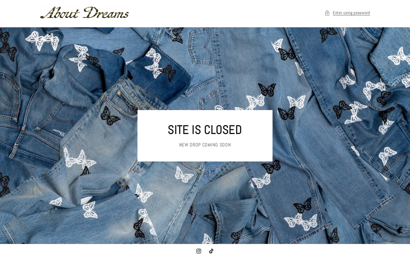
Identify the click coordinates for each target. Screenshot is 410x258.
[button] (347, 13)
